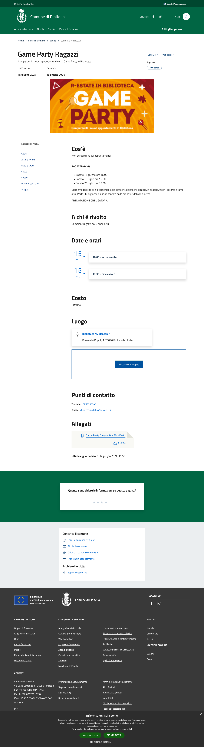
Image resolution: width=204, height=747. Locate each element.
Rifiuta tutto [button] (114, 735)
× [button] (201, 714)
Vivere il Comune (37, 40)
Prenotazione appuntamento (72, 682)
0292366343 (89, 404)
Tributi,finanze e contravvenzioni (119, 639)
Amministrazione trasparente (117, 682)
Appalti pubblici (66, 650)
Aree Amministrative (24, 633)
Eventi (53, 40)
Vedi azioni (167, 54)
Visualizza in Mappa (129, 364)
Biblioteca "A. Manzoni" (96, 334)
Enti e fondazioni (22, 644)
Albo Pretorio (109, 687)
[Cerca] (186, 16)
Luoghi (150, 654)
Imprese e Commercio (69, 644)
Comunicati (152, 633)
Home (21, 40)
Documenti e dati (23, 660)
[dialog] (102, 729)
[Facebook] (152, 17)
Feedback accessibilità (114, 708)
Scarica (121, 442)
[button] (102, 741)
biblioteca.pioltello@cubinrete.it (95, 410)
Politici (17, 650)
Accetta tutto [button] (90, 735)
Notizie (150, 628)
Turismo (62, 660)
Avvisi (150, 639)
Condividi (152, 54)
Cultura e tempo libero (69, 633)
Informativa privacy (112, 692)
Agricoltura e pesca (112, 660)
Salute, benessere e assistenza (118, 649)
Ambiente (107, 644)
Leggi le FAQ (64, 692)
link (130, 729)
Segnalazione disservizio (70, 687)
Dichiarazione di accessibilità (117, 703)
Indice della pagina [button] (30, 143)
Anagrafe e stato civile (69, 628)
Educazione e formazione (115, 628)
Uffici (16, 639)
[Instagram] (160, 17)
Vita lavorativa (65, 639)
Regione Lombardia (24, 4)
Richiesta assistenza (68, 698)
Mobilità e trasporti (68, 666)
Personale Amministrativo (27, 655)
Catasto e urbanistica (69, 655)
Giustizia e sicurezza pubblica (117, 633)
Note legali (108, 698)
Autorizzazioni (110, 655)
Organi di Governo (23, 628)
